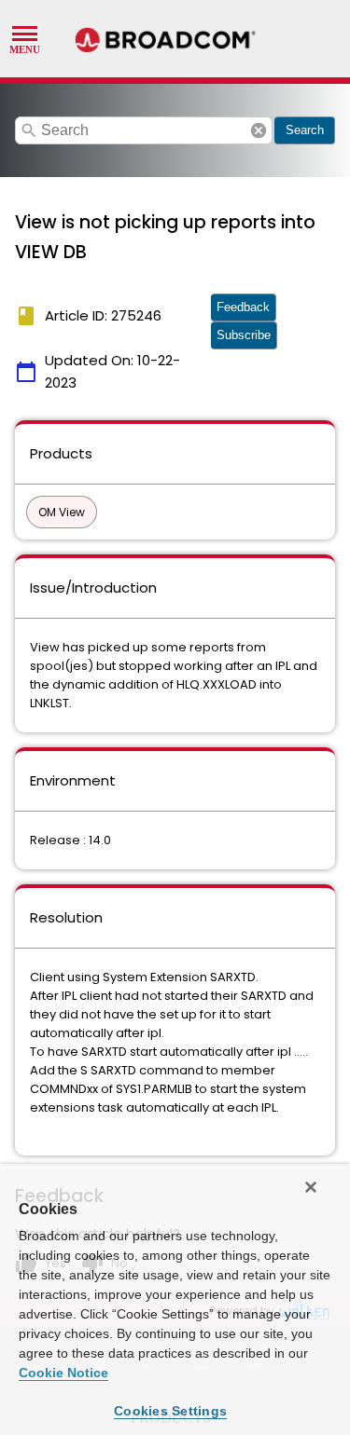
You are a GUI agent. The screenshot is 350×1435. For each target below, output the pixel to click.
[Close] (310, 1187)
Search (305, 130)
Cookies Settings (170, 1410)
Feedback (243, 307)
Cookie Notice (63, 1372)
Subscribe (244, 335)
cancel (258, 130)
